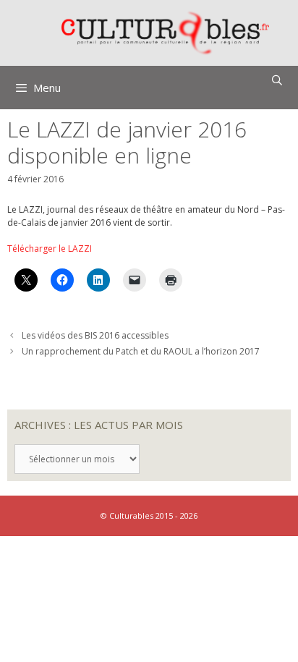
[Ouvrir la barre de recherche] (277, 80)
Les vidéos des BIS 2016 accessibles (95, 335)
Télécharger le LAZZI (49, 248)
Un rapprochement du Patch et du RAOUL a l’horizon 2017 (141, 351)
